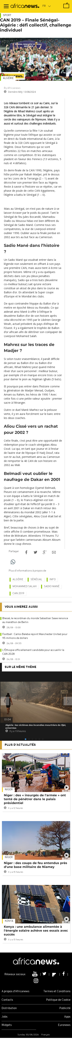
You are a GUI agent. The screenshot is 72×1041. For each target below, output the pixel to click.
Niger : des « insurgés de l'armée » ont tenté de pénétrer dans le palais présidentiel (35, 799)
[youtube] (35, 974)
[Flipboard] (54, 974)
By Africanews (12, 88)
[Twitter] (45, 974)
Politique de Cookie (58, 1000)
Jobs (4, 1016)
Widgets (7, 1025)
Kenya (9, 921)
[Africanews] (25, 6)
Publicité (64, 1008)
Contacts (7, 1000)
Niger (9, 789)
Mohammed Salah (24, 586)
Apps (67, 1016)
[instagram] (36, 980)
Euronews (64, 1025)
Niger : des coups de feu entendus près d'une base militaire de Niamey (35, 865)
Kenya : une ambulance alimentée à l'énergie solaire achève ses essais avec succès (36, 930)
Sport (7, 15)
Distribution (9, 1008)
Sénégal (36, 579)
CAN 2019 (18, 593)
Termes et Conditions (56, 991)
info (53, 579)
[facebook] (64, 974)
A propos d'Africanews (15, 991)
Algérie (8, 78)
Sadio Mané (52, 586)
